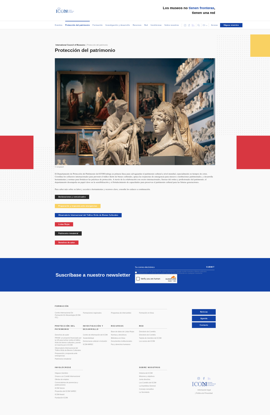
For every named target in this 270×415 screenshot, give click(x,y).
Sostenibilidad (88, 338)
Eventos (58, 25)
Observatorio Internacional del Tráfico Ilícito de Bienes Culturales (88, 215)
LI (210, 377)
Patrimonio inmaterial (68, 233)
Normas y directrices (119, 335)
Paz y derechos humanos (120, 344)
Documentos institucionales (121, 341)
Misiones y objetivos (147, 376)
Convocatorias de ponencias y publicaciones (66, 384)
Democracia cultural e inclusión (95, 341)
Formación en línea (146, 313)
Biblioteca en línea (118, 338)
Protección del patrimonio (77, 25)
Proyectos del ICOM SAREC (65, 391)
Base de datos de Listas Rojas (122, 332)
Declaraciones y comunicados (72, 197)
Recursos (137, 25)
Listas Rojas (64, 224)
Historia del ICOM (146, 373)
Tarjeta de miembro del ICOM (150, 338)
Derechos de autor (66, 242)
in (199, 377)
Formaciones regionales (92, 313)
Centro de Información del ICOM (95, 335)
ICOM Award (59, 394)
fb (204, 377)
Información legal (204, 390)
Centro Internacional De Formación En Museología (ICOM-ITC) (68, 315)
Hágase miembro (61, 373)
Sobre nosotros (171, 25)
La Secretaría (144, 392)
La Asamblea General (147, 386)
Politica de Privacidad (204, 393)
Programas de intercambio (121, 313)
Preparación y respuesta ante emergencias (77, 206)
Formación (98, 25)
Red (146, 25)
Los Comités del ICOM (147, 383)
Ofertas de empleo (62, 379)
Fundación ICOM (61, 398)
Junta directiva (144, 379)
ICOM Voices (60, 388)
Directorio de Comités (147, 332)
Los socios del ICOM (147, 341)
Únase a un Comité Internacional (67, 376)
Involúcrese (156, 25)
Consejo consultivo (146, 389)
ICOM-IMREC (88, 344)
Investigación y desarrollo (117, 25)
